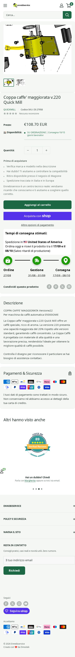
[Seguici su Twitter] (12, 603)
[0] (68, 5)
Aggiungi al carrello (37, 204)
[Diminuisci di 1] (28, 150)
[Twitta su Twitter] (62, 286)
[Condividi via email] (69, 286)
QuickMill (9, 109)
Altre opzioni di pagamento (37, 225)
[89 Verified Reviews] (37, 458)
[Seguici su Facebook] (5, 603)
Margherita (30, 480)
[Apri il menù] (5, 5)
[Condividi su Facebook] (49, 286)
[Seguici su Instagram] (19, 603)
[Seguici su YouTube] (25, 603)
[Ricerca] (67, 15)
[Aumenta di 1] (46, 150)
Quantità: (9, 150)
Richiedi (14, 570)
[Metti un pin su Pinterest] (55, 286)
